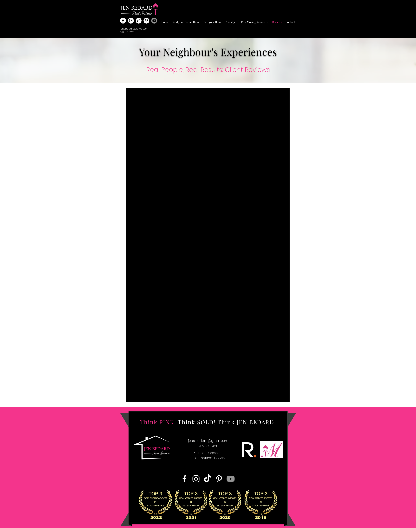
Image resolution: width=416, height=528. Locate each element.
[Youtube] (154, 21)
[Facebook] (123, 21)
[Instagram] (131, 21)
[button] (186, 21)
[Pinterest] (146, 21)
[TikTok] (139, 21)
